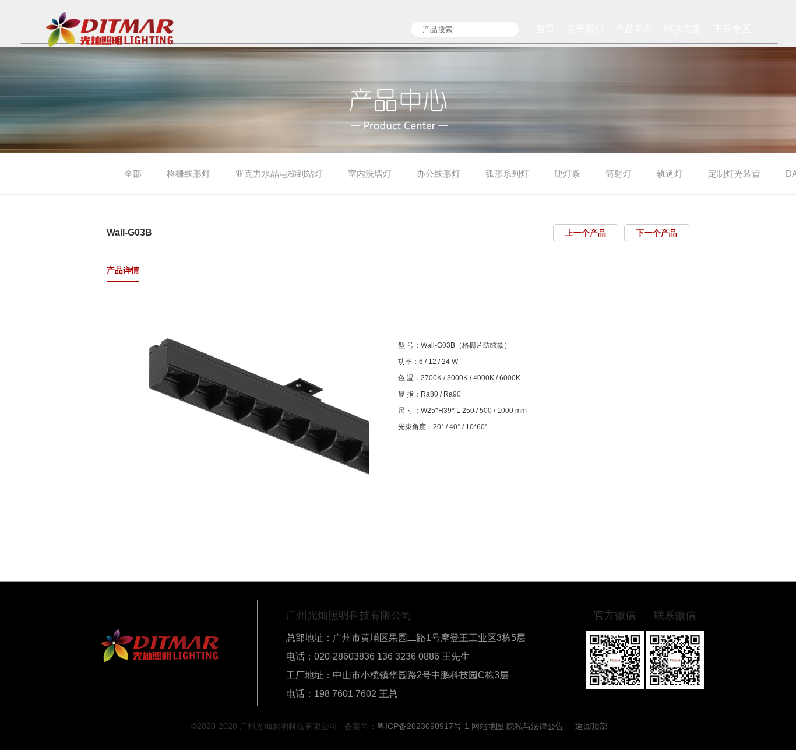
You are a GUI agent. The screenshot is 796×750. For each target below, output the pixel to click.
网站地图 (487, 726)
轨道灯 (670, 173)
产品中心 (634, 29)
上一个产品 (585, 232)
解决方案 (683, 29)
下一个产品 (656, 232)
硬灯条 (567, 173)
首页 (545, 29)
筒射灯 (618, 173)
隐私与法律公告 (534, 726)
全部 (133, 173)
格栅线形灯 (188, 173)
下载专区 (732, 29)
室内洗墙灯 (370, 173)
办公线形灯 (438, 173)
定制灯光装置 (734, 173)
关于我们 (585, 29)
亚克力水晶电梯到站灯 (279, 173)
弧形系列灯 (507, 173)
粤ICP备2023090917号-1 (423, 726)
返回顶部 (591, 726)
